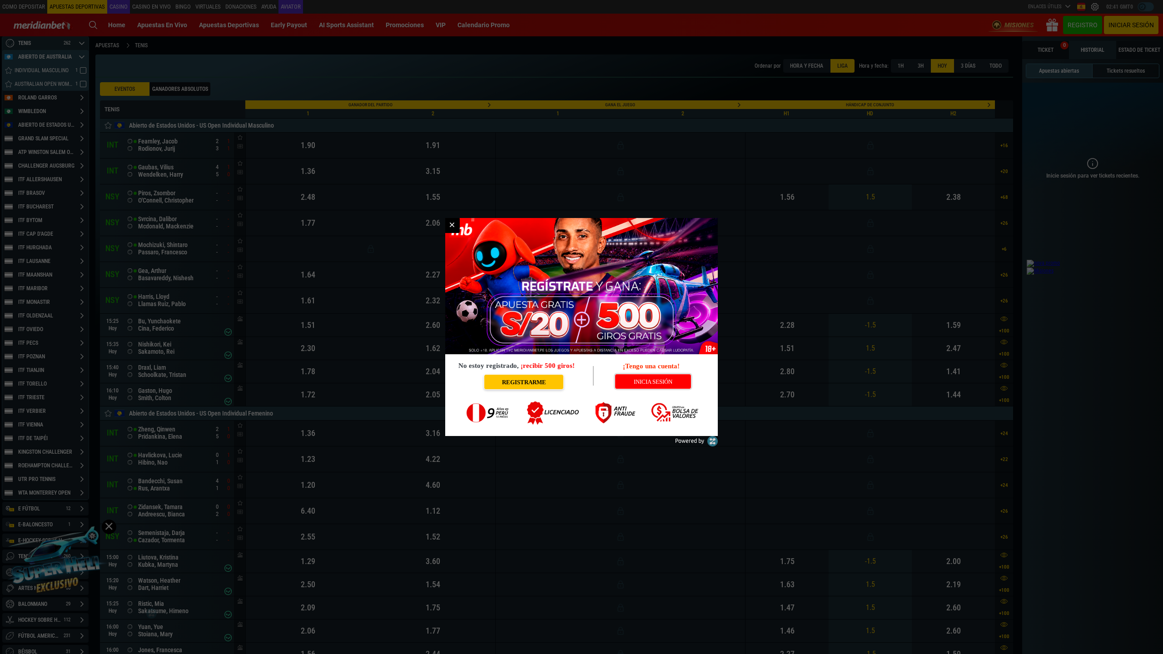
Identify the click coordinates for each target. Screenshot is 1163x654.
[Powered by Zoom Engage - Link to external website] (696, 444)
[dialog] (581, 327)
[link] (452, 225)
